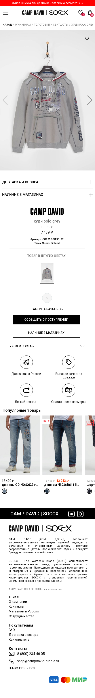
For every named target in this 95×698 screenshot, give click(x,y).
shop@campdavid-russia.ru (38, 661)
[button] (90, 100)
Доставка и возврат (24, 634)
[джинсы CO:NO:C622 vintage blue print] (20, 445)
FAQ (12, 630)
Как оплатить (19, 639)
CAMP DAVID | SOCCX (34, 513)
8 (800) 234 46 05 (31, 654)
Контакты (16, 606)
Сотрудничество (21, 616)
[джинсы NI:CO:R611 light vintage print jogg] (62, 445)
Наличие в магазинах (46, 333)
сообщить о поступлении (46, 319)
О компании (18, 601)
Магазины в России (24, 611)
